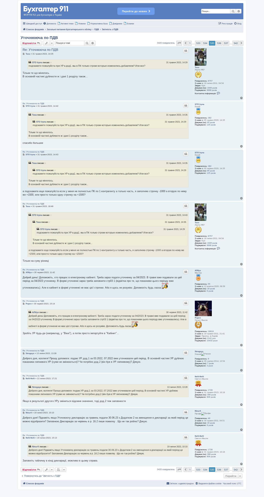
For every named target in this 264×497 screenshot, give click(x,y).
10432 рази (212, 341)
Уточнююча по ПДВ (39, 38)
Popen (198, 318)
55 (209, 284)
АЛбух (198, 270)
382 (209, 118)
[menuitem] (49, 23)
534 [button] (205, 43)
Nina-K (198, 411)
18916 (211, 331)
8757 (210, 81)
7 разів (210, 363)
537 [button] (226, 43)
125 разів (211, 125)
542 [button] (236, 43)
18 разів (211, 289)
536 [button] (219, 43)
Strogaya (199, 351)
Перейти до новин (134, 11)
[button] (179, 43)
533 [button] (198, 43)
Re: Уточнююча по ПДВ (40, 50)
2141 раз (211, 338)
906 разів (211, 397)
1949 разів (212, 88)
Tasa (197, 67)
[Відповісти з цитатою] (185, 50)
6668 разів (212, 90)
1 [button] (190, 43)
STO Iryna (37, 62)
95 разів (211, 122)
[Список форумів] (46, 9)
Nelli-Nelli (199, 376)
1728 (210, 390)
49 (209, 418)
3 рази (210, 366)
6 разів (210, 291)
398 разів (211, 395)
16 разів (211, 423)
